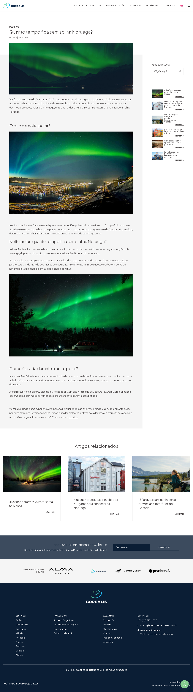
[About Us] (181, 5)
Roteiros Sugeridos (64, 620)
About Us (108, 642)
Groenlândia (22, 624)
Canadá (20, 650)
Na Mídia (107, 624)
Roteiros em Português (66, 624)
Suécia (19, 642)
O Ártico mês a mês (64, 633)
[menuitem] (84, 5)
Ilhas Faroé (21, 629)
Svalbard (20, 646)
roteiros (73, 417)
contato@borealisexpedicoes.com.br (157, 625)
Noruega (20, 637)
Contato (107, 633)
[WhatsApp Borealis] (184, 684)
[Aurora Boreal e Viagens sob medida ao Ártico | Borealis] (14, 5)
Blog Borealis (110, 629)
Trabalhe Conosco (112, 637)
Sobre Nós (108, 620)
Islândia (19, 633)
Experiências (60, 629)
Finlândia (20, 620)
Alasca (19, 655)
